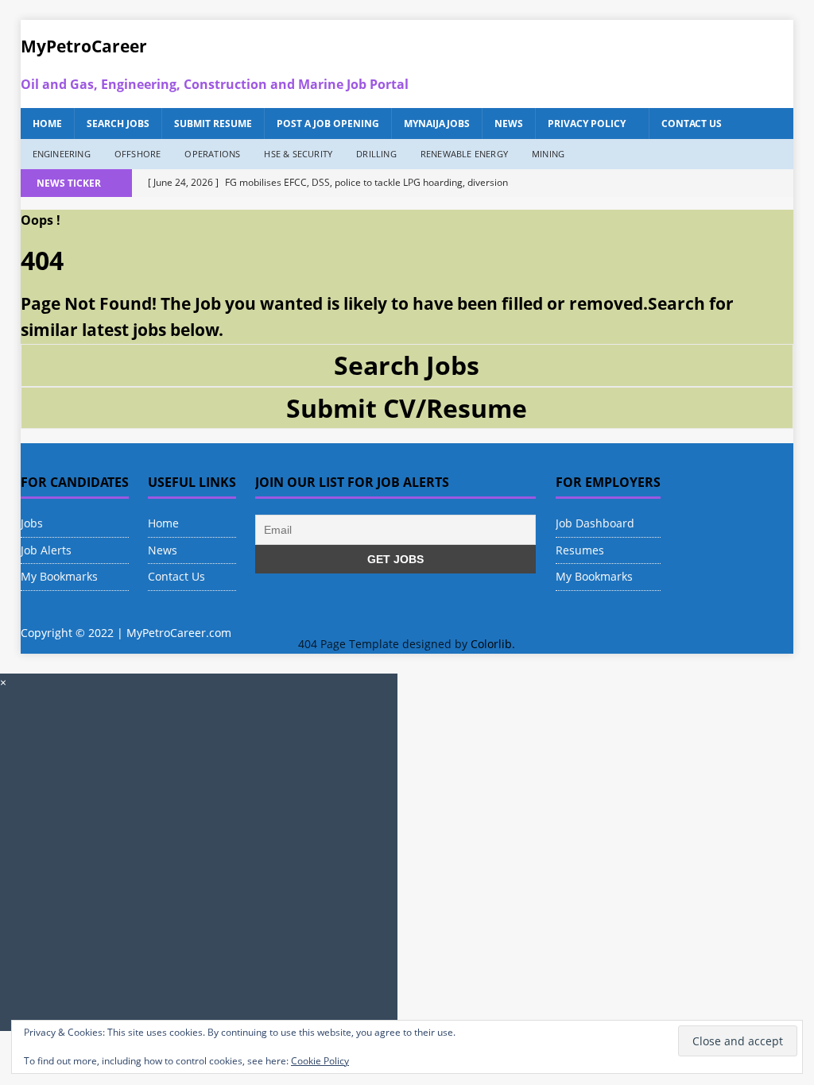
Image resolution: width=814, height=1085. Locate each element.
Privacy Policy (587, 123)
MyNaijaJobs (437, 123)
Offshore (137, 154)
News (508, 123)
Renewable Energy (464, 154)
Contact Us (691, 123)
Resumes (580, 550)
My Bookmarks (59, 576)
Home (47, 123)
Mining (548, 154)
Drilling (376, 154)
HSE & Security (298, 154)
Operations (212, 154)
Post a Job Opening (328, 123)
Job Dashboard (595, 523)
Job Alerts (46, 550)
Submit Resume (213, 123)
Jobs (32, 523)
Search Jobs (118, 123)
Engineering (62, 154)
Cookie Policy (320, 1061)
